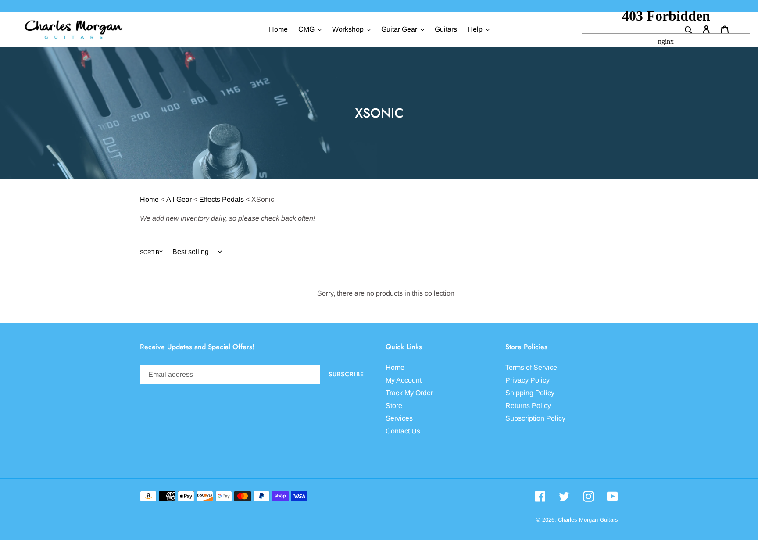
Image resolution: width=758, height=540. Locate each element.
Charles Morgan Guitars (588, 519)
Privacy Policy (527, 380)
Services (399, 418)
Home (149, 199)
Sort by (151, 252)
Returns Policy (528, 405)
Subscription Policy (535, 418)
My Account (404, 380)
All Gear (179, 199)
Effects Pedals (221, 199)
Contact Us (403, 431)
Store (394, 405)
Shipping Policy (529, 393)
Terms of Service (531, 367)
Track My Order (409, 393)
